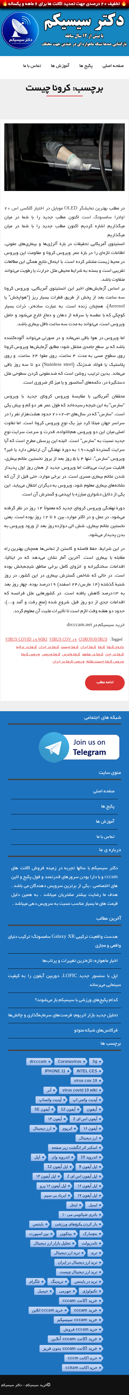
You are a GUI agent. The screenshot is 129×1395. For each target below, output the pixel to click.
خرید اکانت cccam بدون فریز (70, 1348)
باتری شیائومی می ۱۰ (79, 1214)
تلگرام (34, 1281)
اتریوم (67, 1128)
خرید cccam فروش (80, 1329)
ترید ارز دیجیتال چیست (78, 1272)
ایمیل (93, 1205)
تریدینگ (57, 1281)
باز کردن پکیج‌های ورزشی (76, 1224)
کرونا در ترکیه (26, 647)
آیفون (92, 1109)
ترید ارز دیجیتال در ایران (77, 1262)
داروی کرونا (115, 647)
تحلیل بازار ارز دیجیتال (52, 1243)
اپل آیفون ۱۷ (87, 1195)
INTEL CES (87, 1071)
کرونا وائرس (71, 654)
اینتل (73, 1205)
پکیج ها (86, 66)
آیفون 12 (68, 1109)
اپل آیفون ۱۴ (46, 1176)
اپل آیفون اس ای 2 (82, 1176)
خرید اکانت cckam (81, 1367)
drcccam (38, 1061)
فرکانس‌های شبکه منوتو (96, 1030)
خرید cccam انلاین (47, 1310)
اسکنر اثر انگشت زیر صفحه (74, 1147)
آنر (49, 1090)
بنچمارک (90, 1233)
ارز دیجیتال (88, 1138)
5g (95, 1061)
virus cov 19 (63, 640)
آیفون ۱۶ (90, 1128)
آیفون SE (42, 1109)
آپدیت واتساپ (50, 1099)
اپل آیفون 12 (57, 1166)
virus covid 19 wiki (26, 640)
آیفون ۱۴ (55, 1119)
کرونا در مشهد (92, 654)
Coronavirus (93, 640)
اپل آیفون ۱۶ (87, 1186)
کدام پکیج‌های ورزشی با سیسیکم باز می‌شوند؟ (76, 1000)
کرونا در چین (114, 654)
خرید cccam (85, 1310)
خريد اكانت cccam (80, 1300)
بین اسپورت (39, 1233)
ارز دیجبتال (42, 1128)
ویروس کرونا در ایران (68, 662)
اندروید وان (60, 1157)
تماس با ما (32, 66)
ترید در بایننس (85, 1281)
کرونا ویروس (51, 654)
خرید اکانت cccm (82, 1358)
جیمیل (43, 1291)
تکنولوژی (89, 1291)
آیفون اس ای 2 (85, 1119)
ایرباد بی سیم (55, 1195)
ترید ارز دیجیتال (67, 1253)
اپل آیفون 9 (88, 1166)
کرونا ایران (88, 647)
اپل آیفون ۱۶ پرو (53, 1186)
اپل (37, 1157)
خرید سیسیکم (111, 625)
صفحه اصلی (113, 66)
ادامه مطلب (105, 682)
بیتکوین (66, 1233)
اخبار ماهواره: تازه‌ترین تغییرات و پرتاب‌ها (80, 961)
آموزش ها (60, 66)
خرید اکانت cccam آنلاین (74, 1339)
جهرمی (65, 1291)
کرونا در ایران (49, 647)
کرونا (101, 647)
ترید (94, 1253)
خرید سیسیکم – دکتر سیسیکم (24, 1385)
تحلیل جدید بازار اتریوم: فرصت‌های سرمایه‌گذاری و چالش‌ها (63, 1015)
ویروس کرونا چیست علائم (105, 662)
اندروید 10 (89, 1157)
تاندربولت (89, 1243)
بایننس (38, 1224)
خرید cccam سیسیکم (77, 1319)
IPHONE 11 (55, 1071)
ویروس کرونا (30, 654)
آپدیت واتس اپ (85, 1099)
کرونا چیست (69, 647)
